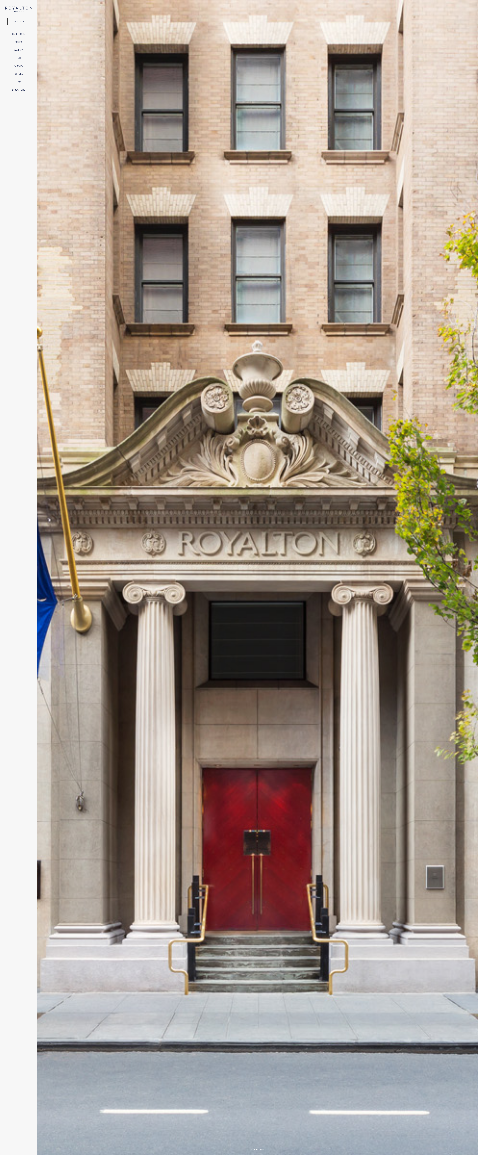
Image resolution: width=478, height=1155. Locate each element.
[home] (19, 9)
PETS (19, 57)
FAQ (18, 81)
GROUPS (18, 65)
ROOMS (19, 41)
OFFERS (18, 73)
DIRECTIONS (18, 89)
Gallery (19, 49)
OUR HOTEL (18, 34)
